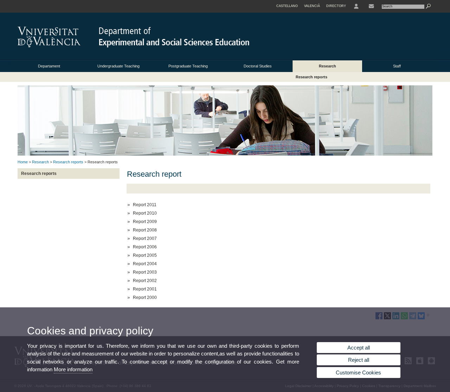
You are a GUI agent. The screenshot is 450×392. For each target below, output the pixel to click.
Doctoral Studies (258, 66)
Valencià (312, 6)
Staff (397, 66)
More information (73, 369)
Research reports (311, 77)
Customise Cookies (358, 372)
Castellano (287, 6)
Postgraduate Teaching (188, 66)
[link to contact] (371, 6)
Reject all (358, 360)
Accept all (358, 348)
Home (23, 162)
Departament (49, 66)
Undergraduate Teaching (118, 66)
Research (327, 66)
